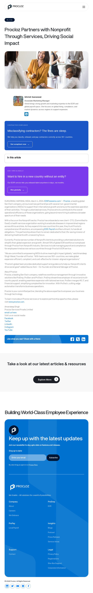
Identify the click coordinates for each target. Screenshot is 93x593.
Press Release (54, 537)
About (11, 506)
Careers (12, 511)
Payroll (52, 229)
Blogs (50, 528)
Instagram (9, 327)
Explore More (44, 379)
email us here (10, 312)
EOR (46, 229)
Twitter (8, 321)
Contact (12, 554)
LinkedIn (8, 324)
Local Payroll (14, 528)
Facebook (9, 318)
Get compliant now (20, 144)
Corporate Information (57, 568)
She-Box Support (55, 563)
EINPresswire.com (53, 201)
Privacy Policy (33, 465)
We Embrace (14, 515)
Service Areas (53, 541)
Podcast (51, 532)
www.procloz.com (16, 301)
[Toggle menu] (84, 7)
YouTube (8, 330)
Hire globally (17, 190)
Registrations (53, 559)
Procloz (66, 201)
